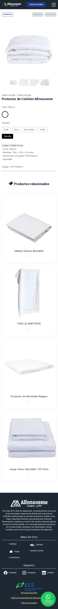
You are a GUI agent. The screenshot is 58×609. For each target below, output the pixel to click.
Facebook (13, 573)
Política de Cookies (29, 603)
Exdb (6, 129)
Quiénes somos (36, 551)
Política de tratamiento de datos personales (29, 598)
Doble (42, 129)
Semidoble (29, 129)
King (16, 129)
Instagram (31, 573)
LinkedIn (50, 573)
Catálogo (12, 544)
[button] (13, 82)
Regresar (7, 14)
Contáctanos (14, 558)
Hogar (17, 551)
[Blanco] (5, 114)
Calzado (39, 545)
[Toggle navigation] (53, 4)
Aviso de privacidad (29, 593)
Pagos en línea (36, 4)
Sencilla (7, 136)
